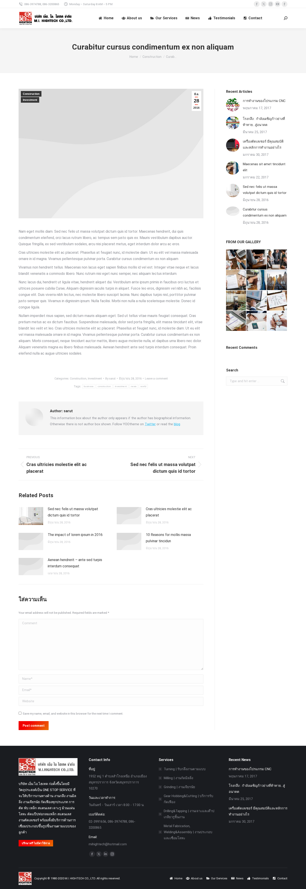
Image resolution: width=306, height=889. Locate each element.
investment (121, 386)
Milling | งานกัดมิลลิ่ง (178, 778)
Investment (30, 100)
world (143, 386)
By (110, 378)
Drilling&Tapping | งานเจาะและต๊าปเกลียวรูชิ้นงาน (189, 814)
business (88, 386)
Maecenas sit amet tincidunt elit (264, 167)
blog (177, 424)
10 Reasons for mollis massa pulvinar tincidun (168, 538)
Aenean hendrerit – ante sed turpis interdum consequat (75, 563)
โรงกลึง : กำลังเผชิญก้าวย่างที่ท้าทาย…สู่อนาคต (264, 122)
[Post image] (31, 516)
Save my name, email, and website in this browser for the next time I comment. (73, 713)
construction (104, 386)
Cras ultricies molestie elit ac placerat (169, 512)
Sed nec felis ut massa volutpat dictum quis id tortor (73, 512)
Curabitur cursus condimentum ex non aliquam (265, 212)
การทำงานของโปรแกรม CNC (264, 101)
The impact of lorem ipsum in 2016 (75, 535)
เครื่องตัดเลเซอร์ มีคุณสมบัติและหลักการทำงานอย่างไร (263, 144)
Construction (31, 93)
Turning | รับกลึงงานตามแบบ (185, 769)
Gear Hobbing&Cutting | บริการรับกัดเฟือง (188, 799)
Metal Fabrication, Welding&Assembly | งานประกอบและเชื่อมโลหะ (188, 832)
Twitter (150, 424)
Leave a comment (156, 378)
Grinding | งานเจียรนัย (179, 787)
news (133, 386)
